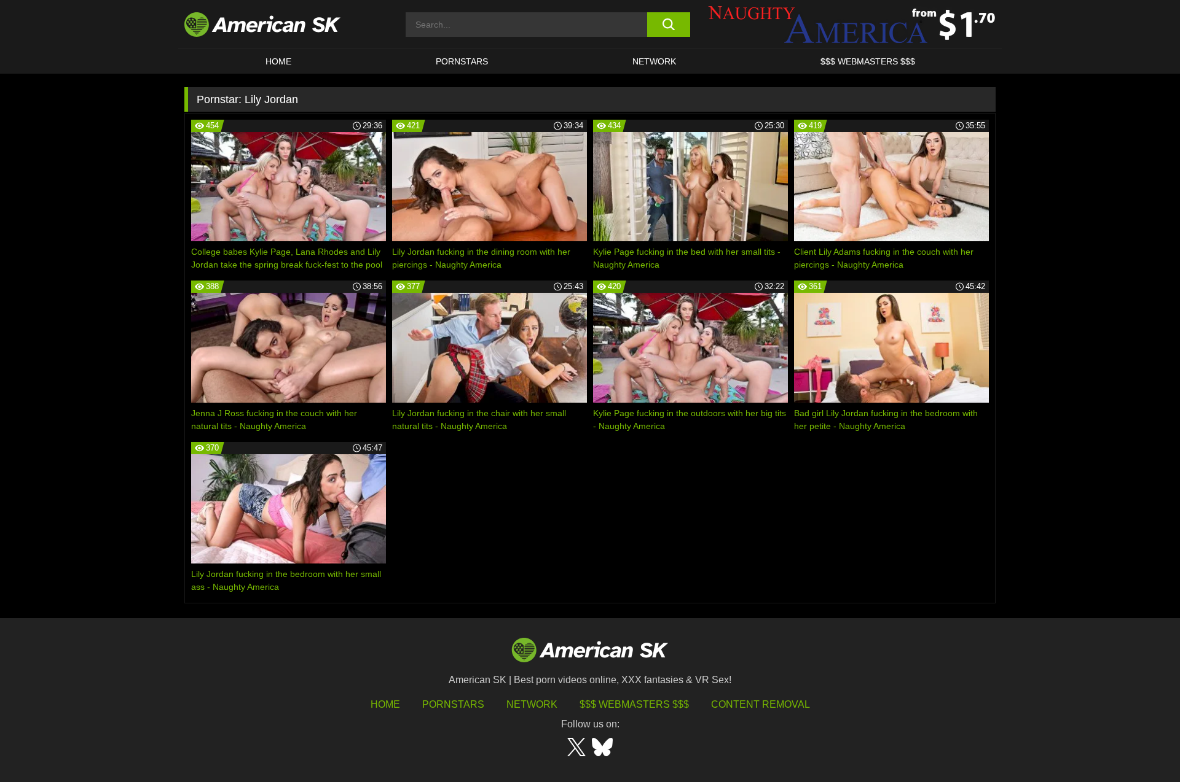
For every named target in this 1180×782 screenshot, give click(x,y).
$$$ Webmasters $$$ (634, 704)
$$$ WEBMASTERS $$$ (867, 61)
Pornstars (453, 704)
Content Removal (760, 704)
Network (654, 61)
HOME (278, 61)
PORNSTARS (462, 61)
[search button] (668, 24)
